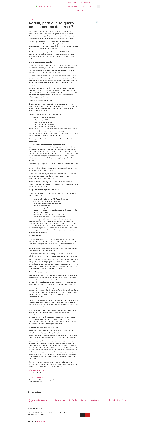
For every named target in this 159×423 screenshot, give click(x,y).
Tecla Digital (40, 421)
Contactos (79, 11)
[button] (98, 6)
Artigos (30, 19)
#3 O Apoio (87, 6)
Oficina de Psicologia (36, 370)
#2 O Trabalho (73, 6)
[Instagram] (82, 415)
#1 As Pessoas (85, 2)
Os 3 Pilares (72, 2)
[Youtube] (87, 415)
